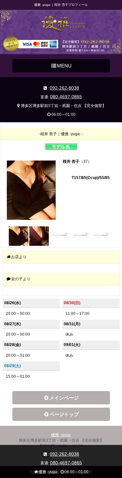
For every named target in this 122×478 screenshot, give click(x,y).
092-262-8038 (64, 87)
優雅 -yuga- (61, 435)
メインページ (64, 397)
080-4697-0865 (66, 96)
